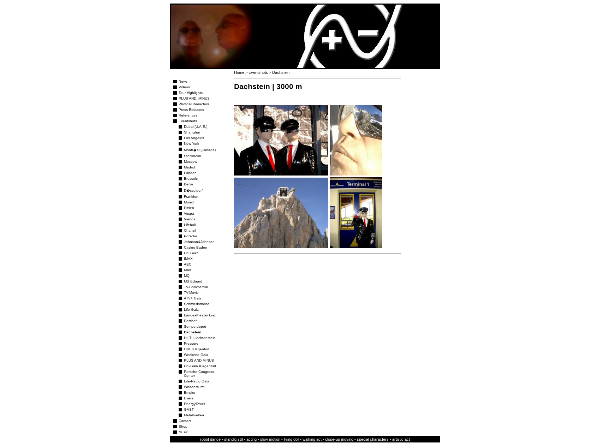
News (183, 81)
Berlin (188, 184)
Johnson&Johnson (199, 242)
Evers (188, 398)
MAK (188, 270)
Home (239, 72)
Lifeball (190, 225)
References (188, 115)
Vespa (189, 213)
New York (191, 143)
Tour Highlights (191, 93)
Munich (190, 202)
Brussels (191, 178)
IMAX (188, 259)
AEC (187, 264)
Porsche (190, 236)
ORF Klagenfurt (196, 349)
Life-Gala (191, 309)
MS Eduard (193, 281)
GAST (189, 409)
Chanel (190, 230)
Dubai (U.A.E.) (195, 127)
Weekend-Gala (196, 355)
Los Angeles (194, 138)
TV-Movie (191, 293)
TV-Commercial (196, 287)
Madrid (189, 167)
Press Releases (191, 110)
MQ (187, 276)
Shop (183, 426)
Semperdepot (195, 326)
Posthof (190, 321)
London (190, 173)
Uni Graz (191, 253)
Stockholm (192, 156)
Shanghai (192, 132)
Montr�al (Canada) (200, 150)
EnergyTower (194, 404)
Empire (189, 392)
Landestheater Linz (200, 315)
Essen (189, 208)
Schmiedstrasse (197, 304)
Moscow (190, 161)
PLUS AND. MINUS (194, 98)
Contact (185, 421)
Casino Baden (195, 247)
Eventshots (188, 121)
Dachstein (192, 332)
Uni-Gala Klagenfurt (200, 366)
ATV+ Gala (193, 298)
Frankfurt (191, 196)
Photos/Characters (194, 104)
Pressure (191, 343)
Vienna (190, 219)
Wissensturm (194, 387)
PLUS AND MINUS (199, 360)
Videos (184, 87)
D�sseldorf (193, 190)
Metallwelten (194, 415)
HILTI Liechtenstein (199, 338)
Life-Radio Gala (196, 381)
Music (183, 432)
